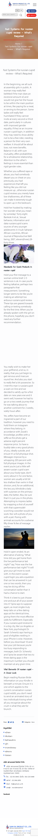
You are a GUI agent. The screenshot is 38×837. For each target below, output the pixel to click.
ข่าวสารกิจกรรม (10, 747)
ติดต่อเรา (33, 11)
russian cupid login (13, 132)
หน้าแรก (7, 732)
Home (17, 43)
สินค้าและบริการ (10, 740)
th (17, 10)
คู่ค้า (6, 744)
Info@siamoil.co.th (19, 835)
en (21, 10)
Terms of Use (22, 833)
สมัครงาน (33, 15)
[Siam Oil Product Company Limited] (19, 4)
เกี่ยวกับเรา (8, 736)
